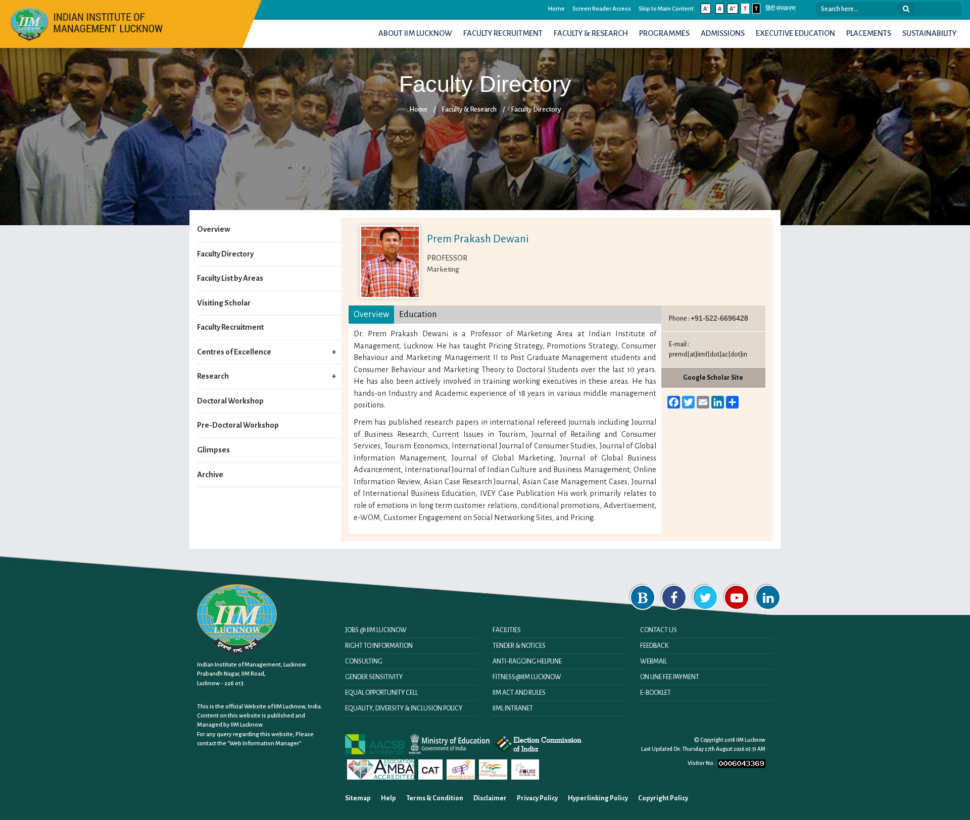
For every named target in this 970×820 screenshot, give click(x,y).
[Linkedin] (768, 597)
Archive (210, 475)
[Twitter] (705, 597)
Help (388, 798)
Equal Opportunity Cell (381, 692)
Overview (213, 229)
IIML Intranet (513, 708)
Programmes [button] (664, 33)
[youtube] (736, 597)
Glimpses (213, 450)
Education (418, 314)
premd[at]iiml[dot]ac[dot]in (708, 354)
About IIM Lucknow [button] (415, 33)
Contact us (658, 630)
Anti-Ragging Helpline (527, 661)
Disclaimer (490, 798)
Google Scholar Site (713, 377)
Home (556, 9)
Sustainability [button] (929, 33)
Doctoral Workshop (230, 401)
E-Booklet (655, 692)
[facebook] (674, 597)
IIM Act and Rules (519, 692)
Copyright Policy (663, 798)
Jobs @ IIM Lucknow (376, 630)
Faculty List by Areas (230, 278)
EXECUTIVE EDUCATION (795, 33)
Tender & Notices (519, 645)
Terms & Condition (434, 798)
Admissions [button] (723, 33)
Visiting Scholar (224, 303)
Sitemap (358, 798)
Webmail (653, 661)
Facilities (507, 630)
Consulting (363, 661)
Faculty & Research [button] (591, 33)
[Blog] (642, 597)
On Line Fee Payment (669, 677)
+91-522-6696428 (719, 318)
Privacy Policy (537, 798)
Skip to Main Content (666, 9)
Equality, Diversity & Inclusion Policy (403, 708)
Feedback (654, 645)
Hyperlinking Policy (598, 798)
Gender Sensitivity (374, 677)
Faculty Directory (536, 109)
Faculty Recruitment (503, 33)
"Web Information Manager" (264, 743)
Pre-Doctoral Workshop (238, 425)
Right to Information (379, 645)
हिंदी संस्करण (780, 9)
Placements (868, 33)
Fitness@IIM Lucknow (527, 677)
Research (213, 376)
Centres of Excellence (234, 352)
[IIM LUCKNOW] (87, 23)
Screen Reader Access (601, 9)
